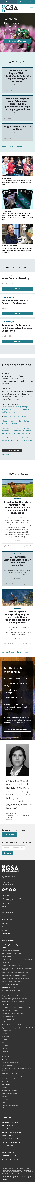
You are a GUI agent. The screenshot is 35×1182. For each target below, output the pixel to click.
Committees (6, 933)
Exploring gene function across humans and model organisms (16, 1069)
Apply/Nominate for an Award (11, 1132)
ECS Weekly (5, 1099)
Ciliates (4, 1033)
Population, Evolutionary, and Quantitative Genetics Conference (17, 328)
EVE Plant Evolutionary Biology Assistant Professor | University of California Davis (16, 409)
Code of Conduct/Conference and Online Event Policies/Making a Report (15, 899)
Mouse (4, 1042)
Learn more (17, 341)
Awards (4, 948)
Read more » (17, 85)
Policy (3, 1102)
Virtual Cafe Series (7, 1082)
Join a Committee (7, 1149)
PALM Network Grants (8, 1016)
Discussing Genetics (7, 1065)
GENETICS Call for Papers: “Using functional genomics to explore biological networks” (17, 76)
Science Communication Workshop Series (14, 1076)
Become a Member (17, 41)
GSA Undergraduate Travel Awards (12, 981)
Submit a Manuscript (8, 1152)
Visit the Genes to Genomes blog (15, 652)
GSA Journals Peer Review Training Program (14, 996)
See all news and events (11, 146)
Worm (3, 1048)
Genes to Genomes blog (9, 1093)
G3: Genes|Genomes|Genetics (11, 1090)
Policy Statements (7, 1108)
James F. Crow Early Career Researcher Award (15, 972)
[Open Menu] (31, 8)
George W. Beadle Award (9, 956)
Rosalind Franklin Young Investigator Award (14, 975)
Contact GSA (5, 895)
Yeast (3, 1054)
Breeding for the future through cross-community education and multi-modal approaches (17, 507)
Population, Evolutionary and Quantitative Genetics (16, 1028)
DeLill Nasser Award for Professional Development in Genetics (17, 969)
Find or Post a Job (7, 1145)
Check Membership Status (10, 1142)
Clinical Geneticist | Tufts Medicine (17, 416)
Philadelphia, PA (8, 297)
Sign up (7, 853)
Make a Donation (7, 1125)
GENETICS (5, 1087)
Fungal (4, 1039)
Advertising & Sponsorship (9, 912)
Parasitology (5, 1045)
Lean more (5, 454)
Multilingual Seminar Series (9, 1073)
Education (5, 1004)
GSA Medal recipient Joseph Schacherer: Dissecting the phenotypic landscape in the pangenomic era (17, 104)
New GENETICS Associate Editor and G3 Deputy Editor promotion (17, 561)
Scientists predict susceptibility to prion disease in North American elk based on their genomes (17, 617)
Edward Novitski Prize (8, 962)
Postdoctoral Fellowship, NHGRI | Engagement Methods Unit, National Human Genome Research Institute (17, 431)
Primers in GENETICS (8, 1019)
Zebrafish (4, 1057)
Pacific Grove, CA (8, 322)
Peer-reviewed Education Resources (12, 1013)
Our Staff (5, 930)
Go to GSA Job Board (12, 450)
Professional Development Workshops (13, 1001)
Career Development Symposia (11, 990)
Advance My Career (8, 1129)
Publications (7, 211)
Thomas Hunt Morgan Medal (10, 950)
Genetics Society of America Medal (12, 953)
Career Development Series (10, 1063)
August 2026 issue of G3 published (17, 128)
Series (10, 1079)
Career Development (9, 246)
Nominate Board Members (10, 1159)
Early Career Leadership (9, 993)
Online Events (6, 1060)
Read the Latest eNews (9, 1139)
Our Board (5, 927)
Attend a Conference (8, 1135)
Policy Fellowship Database (10, 1105)
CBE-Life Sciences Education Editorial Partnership (16, 1007)
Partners (4, 1111)
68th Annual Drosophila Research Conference (15, 302)
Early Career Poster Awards (10, 984)
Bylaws (4, 906)
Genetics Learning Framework (10, 1010)
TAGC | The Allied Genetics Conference (13, 1025)
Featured (17, 499)
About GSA (5, 923)
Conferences (6, 178)
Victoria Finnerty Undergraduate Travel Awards (15, 978)
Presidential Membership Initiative (11, 965)
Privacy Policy (5, 903)
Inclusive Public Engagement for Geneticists (14, 999)
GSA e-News (5, 1096)
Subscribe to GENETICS (9, 1156)
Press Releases (6, 909)
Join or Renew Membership (10, 1122)
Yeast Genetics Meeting (15, 278)
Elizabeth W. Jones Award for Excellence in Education (17, 959)
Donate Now (9, 834)
